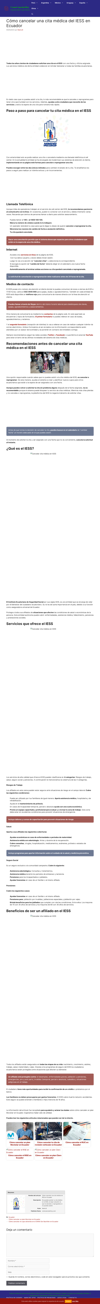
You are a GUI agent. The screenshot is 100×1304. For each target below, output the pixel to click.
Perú (33, 3)
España (82, 3)
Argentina (45, 3)
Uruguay (70, 3)
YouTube (89, 335)
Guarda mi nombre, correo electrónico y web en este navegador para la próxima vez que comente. (49, 1277)
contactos (48, 314)
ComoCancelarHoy (20, 7)
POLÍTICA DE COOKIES (14, 1298)
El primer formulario (43, 317)
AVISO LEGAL (62, 1298)
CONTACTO (73, 1298)
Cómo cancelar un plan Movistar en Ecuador (24, 1219)
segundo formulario (18, 324)
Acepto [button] (68, 1301)
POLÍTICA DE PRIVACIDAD (46, 1298)
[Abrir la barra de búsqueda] (32, 14)
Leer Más (75, 1301)
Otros (33, 8)
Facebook (60, 335)
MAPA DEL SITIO (30, 1298)
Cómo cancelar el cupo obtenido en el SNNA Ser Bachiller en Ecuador (33, 1221)
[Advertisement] (50, 47)
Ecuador (12, 1217)
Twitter (51, 335)
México (58, 3)
